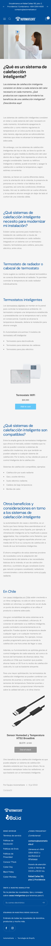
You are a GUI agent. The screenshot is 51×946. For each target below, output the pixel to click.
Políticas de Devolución (8, 842)
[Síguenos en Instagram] (12, 928)
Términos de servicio (12, 835)
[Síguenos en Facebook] (6, 928)
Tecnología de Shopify (26, 938)
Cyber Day (8, 867)
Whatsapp (33, 859)
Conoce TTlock (9, 862)
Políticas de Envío (10, 849)
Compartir (7, 790)
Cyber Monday (9, 877)
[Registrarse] (43, 903)
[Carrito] (46, 19)
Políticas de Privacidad (8, 855)
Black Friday (8, 872)
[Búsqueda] (9, 19)
